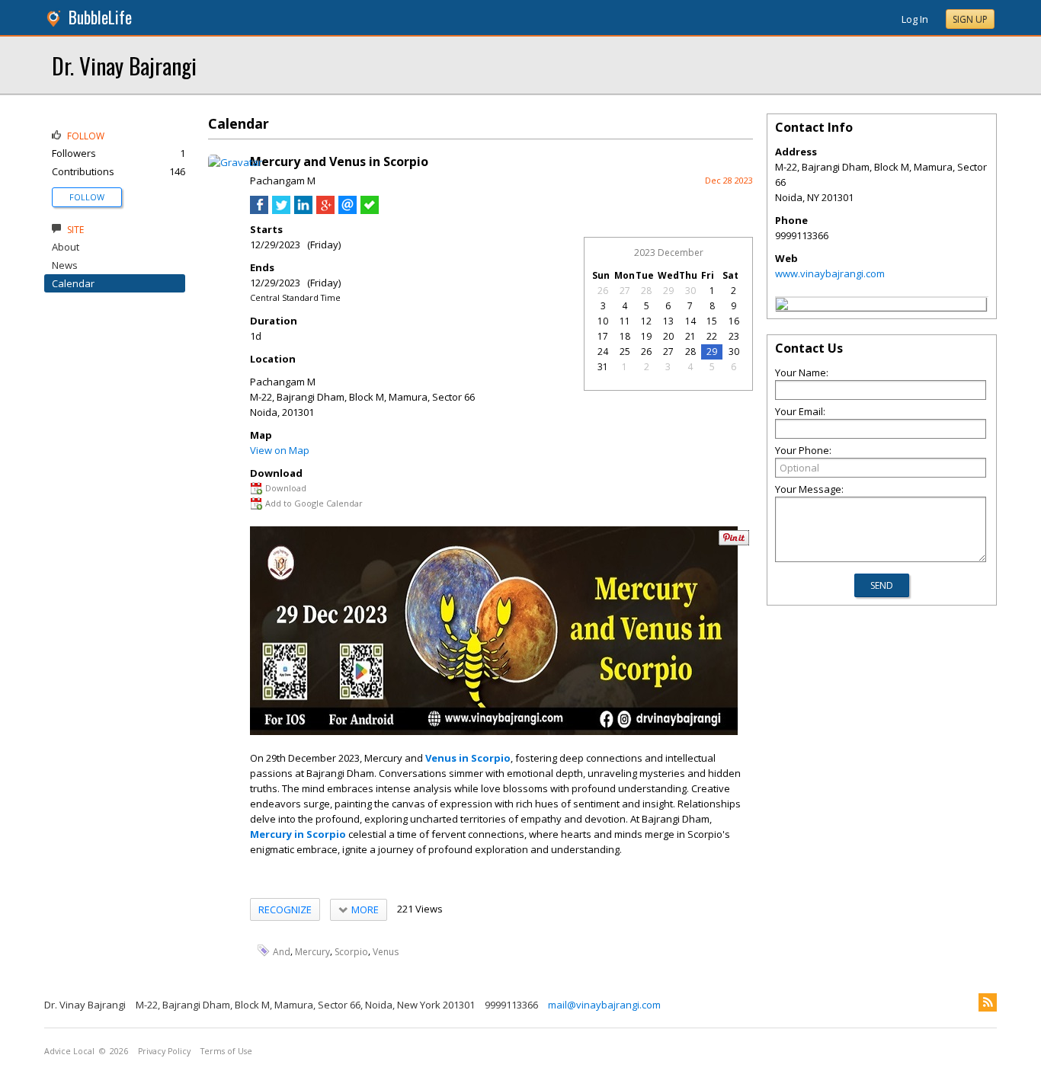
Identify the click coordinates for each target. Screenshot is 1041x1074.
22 (711, 336)
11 (625, 321)
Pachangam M (283, 180)
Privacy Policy (164, 1051)
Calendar (73, 283)
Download (285, 488)
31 (602, 366)
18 (625, 336)
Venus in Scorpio (468, 758)
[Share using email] (347, 210)
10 (602, 321)
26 (602, 290)
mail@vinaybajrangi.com (604, 1005)
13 (668, 321)
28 (646, 290)
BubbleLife (100, 17)
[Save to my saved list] (369, 210)
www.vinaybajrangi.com (830, 273)
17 (602, 336)
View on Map (279, 450)
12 (646, 321)
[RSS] (988, 1002)
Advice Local (69, 1051)
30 (690, 290)
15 (711, 321)
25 (625, 351)
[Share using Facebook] (259, 210)
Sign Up (970, 19)
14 (690, 321)
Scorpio (351, 951)
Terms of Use (226, 1051)
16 (734, 321)
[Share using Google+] (325, 210)
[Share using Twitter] (281, 210)
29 (668, 290)
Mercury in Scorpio (298, 834)
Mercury (312, 951)
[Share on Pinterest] (734, 542)
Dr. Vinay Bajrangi (124, 65)
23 (734, 336)
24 (602, 351)
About (65, 247)
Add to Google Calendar (314, 503)
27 (625, 290)
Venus (386, 951)
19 (646, 336)
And (281, 951)
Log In (915, 19)
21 (690, 336)
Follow (86, 197)
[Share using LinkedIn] (303, 210)
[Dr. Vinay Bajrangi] (782, 306)
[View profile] (235, 162)
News (65, 265)
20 (668, 336)
